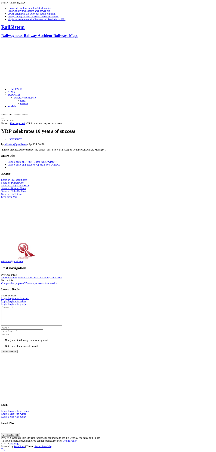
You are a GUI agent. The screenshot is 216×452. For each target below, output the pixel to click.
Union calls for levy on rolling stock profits (29, 8)
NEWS (11, 92)
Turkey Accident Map (25, 97)
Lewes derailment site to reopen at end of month (32, 13)
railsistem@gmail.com (15, 144)
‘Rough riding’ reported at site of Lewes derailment (33, 16)
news (22, 100)
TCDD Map (14, 94)
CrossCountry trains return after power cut (29, 10)
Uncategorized (17, 123)
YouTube (12, 106)
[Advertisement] (96, 63)
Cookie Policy (70, 440)
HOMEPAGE (15, 89)
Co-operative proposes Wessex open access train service (29, 283)
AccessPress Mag (43, 446)
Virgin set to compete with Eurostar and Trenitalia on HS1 (36, 19)
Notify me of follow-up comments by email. (27, 340)
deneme (24, 103)
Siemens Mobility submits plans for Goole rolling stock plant (31, 277)
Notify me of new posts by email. (21, 346)
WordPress (19, 446)
